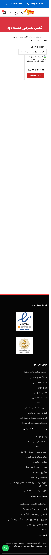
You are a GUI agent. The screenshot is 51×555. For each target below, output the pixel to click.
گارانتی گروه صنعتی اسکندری (34, 514)
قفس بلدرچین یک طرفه (35, 61)
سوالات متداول (40, 446)
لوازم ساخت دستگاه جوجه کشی (33, 418)
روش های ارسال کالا (38, 477)
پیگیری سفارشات (39, 472)
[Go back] (24, 22)
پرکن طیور (42, 387)
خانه (45, 37)
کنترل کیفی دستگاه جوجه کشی (33, 509)
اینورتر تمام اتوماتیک (37, 413)
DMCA (44, 529)
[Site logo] (24, 12)
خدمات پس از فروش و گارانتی (33, 452)
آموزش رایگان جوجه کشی (35, 490)
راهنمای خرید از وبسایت (36, 441)
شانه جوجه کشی (39, 397)
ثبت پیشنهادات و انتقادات (35, 467)
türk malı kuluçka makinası (34, 423)
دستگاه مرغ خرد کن (38, 377)
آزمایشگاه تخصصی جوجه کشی (33, 504)
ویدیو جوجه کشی (39, 436)
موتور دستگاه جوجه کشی (36, 407)
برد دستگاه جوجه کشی (37, 402)
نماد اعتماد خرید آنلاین (36, 457)
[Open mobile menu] (45, 12)
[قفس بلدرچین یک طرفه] (35, 58)
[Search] (10, 12)
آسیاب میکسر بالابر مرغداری (34, 372)
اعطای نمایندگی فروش (37, 524)
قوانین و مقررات (40, 462)
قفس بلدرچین (40, 392)
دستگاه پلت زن (40, 382)
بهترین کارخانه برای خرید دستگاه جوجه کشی (27, 519)
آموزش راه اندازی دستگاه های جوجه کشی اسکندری (28, 484)
